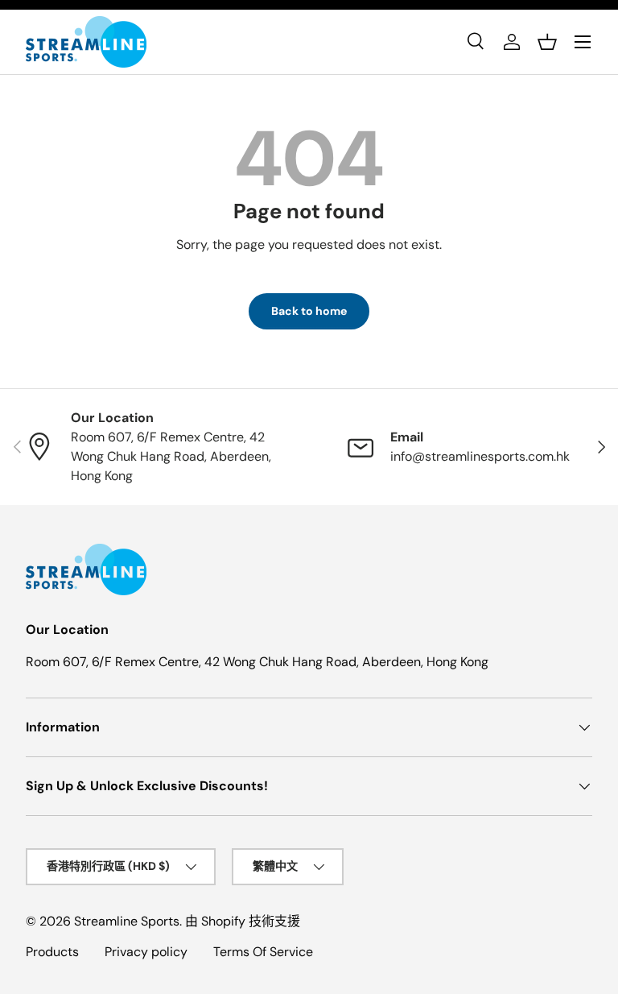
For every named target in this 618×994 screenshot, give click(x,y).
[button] (547, 42)
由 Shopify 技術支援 (242, 921)
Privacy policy (146, 951)
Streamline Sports (126, 921)
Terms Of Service (263, 951)
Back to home (309, 311)
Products (52, 951)
